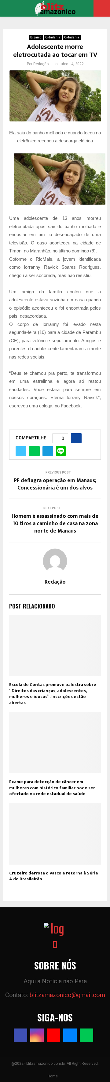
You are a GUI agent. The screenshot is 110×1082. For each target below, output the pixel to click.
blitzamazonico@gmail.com (67, 995)
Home (53, 1076)
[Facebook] (20, 1035)
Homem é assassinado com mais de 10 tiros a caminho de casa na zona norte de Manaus (55, 524)
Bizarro (35, 37)
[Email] (70, 1035)
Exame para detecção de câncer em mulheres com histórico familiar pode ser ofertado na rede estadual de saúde (52, 788)
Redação (41, 64)
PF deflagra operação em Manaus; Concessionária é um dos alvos (55, 484)
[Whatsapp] (86, 1035)
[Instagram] (37, 1035)
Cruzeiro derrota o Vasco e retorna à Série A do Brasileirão (53, 876)
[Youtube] (53, 1035)
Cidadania (52, 37)
